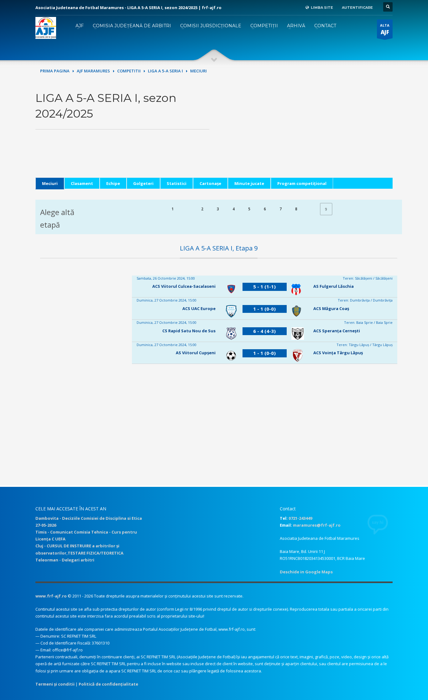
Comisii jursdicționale (210, 26)
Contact (325, 26)
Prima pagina (55, 71)
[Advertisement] (306, 134)
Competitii (129, 71)
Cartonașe (210, 183)
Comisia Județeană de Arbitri (132, 26)
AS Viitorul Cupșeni (196, 352)
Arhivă (296, 26)
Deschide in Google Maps (306, 572)
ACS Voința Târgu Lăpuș (338, 352)
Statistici (176, 183)
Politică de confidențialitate (108, 684)
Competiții (264, 26)
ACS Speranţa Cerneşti (336, 331)
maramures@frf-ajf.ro (317, 525)
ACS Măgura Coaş (331, 308)
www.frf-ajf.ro (51, 596)
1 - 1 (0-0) (264, 309)
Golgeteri (143, 183)
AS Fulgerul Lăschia (333, 286)
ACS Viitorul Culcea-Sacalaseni (184, 286)
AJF (80, 26)
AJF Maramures (93, 71)
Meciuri (50, 183)
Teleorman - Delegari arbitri (64, 560)
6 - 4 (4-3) (264, 331)
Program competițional (301, 183)
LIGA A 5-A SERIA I (165, 71)
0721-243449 (300, 518)
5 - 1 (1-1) (264, 286)
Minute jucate (249, 183)
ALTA (384, 29)
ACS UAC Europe (199, 308)
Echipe (113, 183)
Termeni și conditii (55, 684)
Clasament (82, 183)
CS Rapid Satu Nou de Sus (189, 331)
